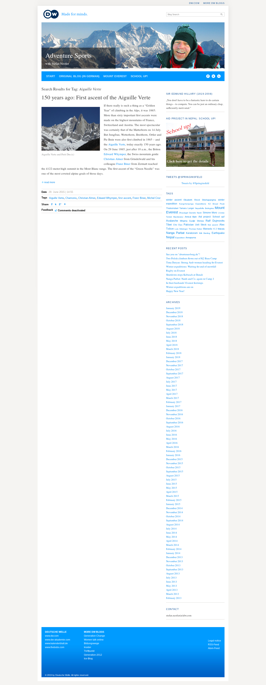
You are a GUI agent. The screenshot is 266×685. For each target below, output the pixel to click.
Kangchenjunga (186, 204)
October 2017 (173, 369)
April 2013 (172, 590)
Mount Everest (115, 76)
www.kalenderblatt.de (56, 643)
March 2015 (172, 496)
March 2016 (172, 447)
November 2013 (174, 561)
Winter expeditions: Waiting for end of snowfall (191, 266)
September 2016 (174, 422)
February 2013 (173, 598)
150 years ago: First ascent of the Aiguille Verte (96, 97)
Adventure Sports (68, 55)
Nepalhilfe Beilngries (204, 208)
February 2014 (173, 549)
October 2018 (173, 320)
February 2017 (173, 402)
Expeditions (201, 204)
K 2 (215, 229)
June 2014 (171, 532)
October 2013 (173, 565)
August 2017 (173, 377)
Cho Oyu (177, 225)
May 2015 (171, 487)
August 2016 (173, 426)
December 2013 (174, 557)
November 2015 (174, 463)
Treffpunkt (89, 651)
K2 (209, 204)
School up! (139, 76)
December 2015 (174, 459)
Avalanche (172, 220)
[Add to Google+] (60, 204)
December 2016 (174, 410)
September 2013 (174, 569)
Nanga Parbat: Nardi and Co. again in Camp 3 (190, 278)
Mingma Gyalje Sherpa (192, 221)
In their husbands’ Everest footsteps (184, 283)
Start (50, 76)
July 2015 (171, 479)
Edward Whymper (115, 154)
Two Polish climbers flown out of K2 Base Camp (191, 258)
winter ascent (173, 199)
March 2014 (172, 545)
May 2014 (171, 536)
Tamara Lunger (186, 208)
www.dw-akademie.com (57, 639)
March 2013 (172, 594)
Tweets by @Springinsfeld (195, 183)
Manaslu (207, 228)
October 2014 (173, 516)
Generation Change (94, 635)
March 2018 (172, 349)
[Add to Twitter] (55, 204)
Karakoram (192, 233)
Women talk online (94, 639)
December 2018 (174, 312)
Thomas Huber (195, 229)
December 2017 (174, 361)
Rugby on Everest (175, 270)
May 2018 (171, 340)
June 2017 (171, 385)
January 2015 (173, 504)
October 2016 (173, 418)
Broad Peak (219, 204)
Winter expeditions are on (179, 287)
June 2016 (171, 434)
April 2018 (172, 345)
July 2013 (171, 577)
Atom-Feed (214, 648)
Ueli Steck (200, 224)
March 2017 (172, 398)
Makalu (221, 229)
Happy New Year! (175, 291)
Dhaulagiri (183, 213)
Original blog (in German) (79, 76)
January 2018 (173, 357)
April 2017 (172, 394)
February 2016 (173, 451)
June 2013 (171, 581)
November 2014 (174, 512)
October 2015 (173, 467)
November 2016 (174, 414)
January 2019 (173, 308)
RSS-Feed (213, 644)
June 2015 (171, 483)
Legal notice (214, 640)
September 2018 (174, 324)
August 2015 (173, 475)
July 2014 (171, 528)
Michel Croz (154, 198)
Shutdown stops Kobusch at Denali (184, 274)
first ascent (124, 198)
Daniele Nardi (195, 213)
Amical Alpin (191, 217)
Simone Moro (210, 212)
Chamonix (71, 198)
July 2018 (171, 332)
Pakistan (189, 224)
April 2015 (172, 492)
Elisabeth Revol (192, 200)
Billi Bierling (204, 233)
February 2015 (173, 500)
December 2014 (174, 508)
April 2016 (172, 443)
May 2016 (171, 438)
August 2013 (173, 573)
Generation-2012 (93, 655)
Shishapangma (209, 200)
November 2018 (174, 316)
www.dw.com (52, 635)
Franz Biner (123, 164)
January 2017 (173, 406)
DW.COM (194, 3)
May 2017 (171, 389)
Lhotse (221, 213)
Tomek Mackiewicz (174, 217)
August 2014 (173, 524)
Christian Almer (113, 159)
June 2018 (171, 336)
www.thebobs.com (54, 647)
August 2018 (173, 328)
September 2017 (174, 373)
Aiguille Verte (116, 144)
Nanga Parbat (175, 232)
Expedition (180, 238)
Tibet (169, 224)
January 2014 (173, 553)
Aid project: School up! (211, 216)
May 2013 (171, 585)
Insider (87, 647)
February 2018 (173, 353)
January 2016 (173, 455)
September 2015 (174, 471)
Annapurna (191, 237)
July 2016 (171, 430)
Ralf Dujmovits (215, 220)
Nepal (170, 237)
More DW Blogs (214, 3)
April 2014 (172, 541)
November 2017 (174, 365)
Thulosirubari (172, 208)
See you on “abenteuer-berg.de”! (183, 254)
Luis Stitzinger (181, 229)
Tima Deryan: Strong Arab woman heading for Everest (194, 262)
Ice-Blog (88, 658)
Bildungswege (91, 643)
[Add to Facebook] (207, 77)
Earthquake (218, 233)
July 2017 (171, 381)
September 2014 (174, 520)
